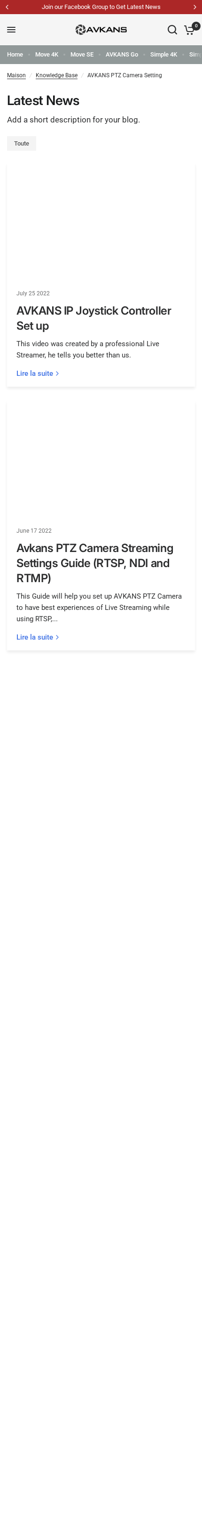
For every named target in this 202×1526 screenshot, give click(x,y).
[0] (187, 29)
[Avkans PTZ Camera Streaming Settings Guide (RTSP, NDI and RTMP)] (101, 460)
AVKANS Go (122, 54)
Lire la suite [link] (34, 373)
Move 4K (46, 54)
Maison (16, 75)
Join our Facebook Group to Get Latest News (101, 6)
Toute (21, 143)
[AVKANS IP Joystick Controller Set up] (101, 222)
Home (15, 54)
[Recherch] (172, 29)
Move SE (81, 54)
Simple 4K (163, 54)
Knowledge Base (57, 75)
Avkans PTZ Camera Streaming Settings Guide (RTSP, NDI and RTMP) (94, 563)
